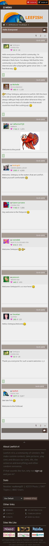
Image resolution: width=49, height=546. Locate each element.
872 (20, 245)
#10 (45, 386)
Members (9, 510)
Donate (9, 517)
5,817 (22, 396)
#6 (46, 235)
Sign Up (44, 2)
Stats (5, 480)
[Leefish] (24, 17)
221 (20, 319)
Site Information (34, 510)
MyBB (12, 540)
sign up (38, 470)
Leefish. (36, 540)
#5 (46, 198)
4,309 (22, 170)
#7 (46, 273)
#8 (46, 310)
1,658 (22, 208)
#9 (46, 347)
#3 (46, 119)
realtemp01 (17, 486)
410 (20, 282)
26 (19, 50)
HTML (41, 540)
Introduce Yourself (18, 25)
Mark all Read (33, 517)
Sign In (33, 2)
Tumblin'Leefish (34, 513)
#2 (46, 80)
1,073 (22, 129)
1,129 (21, 89)
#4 (46, 161)
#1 (46, 40)
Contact (9, 513)
